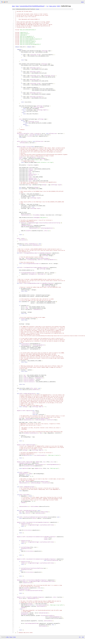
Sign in (82, 2)
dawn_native (52, 6)
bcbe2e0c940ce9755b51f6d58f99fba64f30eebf (32, 6)
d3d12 (58, 6)
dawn (13, 6)
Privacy (10, 637)
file (38, 9)
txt (80, 637)
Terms (14, 637)
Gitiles (7, 637)
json (83, 637)
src (47, 6)
